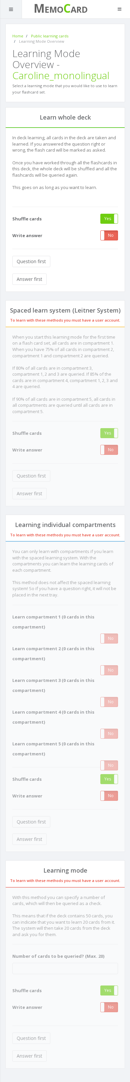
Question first (31, 261)
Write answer (27, 235)
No (111, 235)
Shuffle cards (27, 219)
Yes (107, 218)
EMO (54, 9)
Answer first (29, 279)
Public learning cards (49, 35)
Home (17, 35)
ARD (79, 9)
